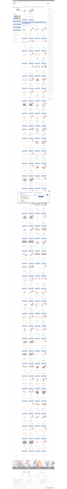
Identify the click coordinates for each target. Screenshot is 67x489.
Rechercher (41, 196)
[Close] (49, 191)
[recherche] (47, 194)
